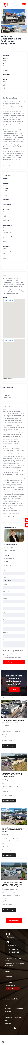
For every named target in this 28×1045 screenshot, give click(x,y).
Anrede (5, 577)
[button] (3, 17)
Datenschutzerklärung (18, 650)
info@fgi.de (7, 565)
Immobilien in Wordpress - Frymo (8, 378)
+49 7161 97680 (13, 949)
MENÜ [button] (24, 4)
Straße (5, 598)
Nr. (4, 605)
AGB (6, 652)
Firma (5, 570)
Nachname (6, 591)
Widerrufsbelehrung (17, 652)
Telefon (5, 632)
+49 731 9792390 (13, 952)
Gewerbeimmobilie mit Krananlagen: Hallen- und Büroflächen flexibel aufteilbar (13, 829)
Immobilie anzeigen (8, 746)
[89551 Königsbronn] (14, 318)
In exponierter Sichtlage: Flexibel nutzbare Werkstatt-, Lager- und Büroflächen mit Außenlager (12, 884)
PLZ (4, 612)
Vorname (6, 584)
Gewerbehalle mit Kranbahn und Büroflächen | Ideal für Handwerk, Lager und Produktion (12, 775)
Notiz (4, 639)
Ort (4, 619)
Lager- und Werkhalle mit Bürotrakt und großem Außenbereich (13, 721)
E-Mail (5, 626)
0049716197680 (9, 558)
